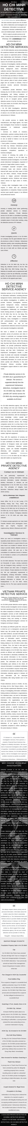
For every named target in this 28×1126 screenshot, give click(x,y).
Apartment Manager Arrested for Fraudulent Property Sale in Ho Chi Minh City (14, 945)
